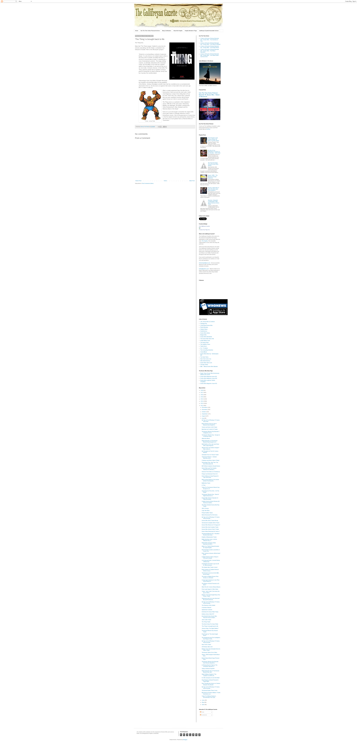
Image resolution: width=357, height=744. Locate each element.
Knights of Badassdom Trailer (209, 537)
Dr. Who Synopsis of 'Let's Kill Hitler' (211, 677)
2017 (202, 392)
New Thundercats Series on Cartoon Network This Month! (211, 684)
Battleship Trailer (206, 483)
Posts (202, 712)
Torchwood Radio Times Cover (209, 690)
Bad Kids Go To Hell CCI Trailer (210, 429)
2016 (202, 394)
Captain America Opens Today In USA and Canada (210, 557)
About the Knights (177, 30)
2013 (202, 401)
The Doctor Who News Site (207, 338)
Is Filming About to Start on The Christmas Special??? (209, 665)
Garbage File (203, 323)
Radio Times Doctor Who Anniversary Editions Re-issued (209, 374)
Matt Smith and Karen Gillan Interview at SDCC (209, 543)
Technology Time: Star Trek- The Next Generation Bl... (210, 463)
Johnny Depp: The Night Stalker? (210, 628)
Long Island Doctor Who (206, 325)
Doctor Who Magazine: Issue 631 (208, 383)
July (203, 418)
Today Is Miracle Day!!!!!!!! (208, 668)
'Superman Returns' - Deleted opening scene (209, 457)
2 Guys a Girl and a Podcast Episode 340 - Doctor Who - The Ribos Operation (209, 51)
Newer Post (138, 180)
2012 (202, 403)
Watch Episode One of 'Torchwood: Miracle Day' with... (210, 671)
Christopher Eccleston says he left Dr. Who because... (210, 564)
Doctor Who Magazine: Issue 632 (208, 378)
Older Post (192, 180)
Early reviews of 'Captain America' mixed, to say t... (210, 570)
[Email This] (159, 127)
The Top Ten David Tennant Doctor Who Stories (213, 164)
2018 (202, 390)
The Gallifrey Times (205, 344)
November (205, 409)
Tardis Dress (203, 346)
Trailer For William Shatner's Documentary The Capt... (209, 696)
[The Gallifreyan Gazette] (199, 228)
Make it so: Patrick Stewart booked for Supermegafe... (210, 547)
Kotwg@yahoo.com (204, 268)
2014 (202, 399)
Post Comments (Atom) (147, 183)
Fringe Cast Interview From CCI (210, 474)
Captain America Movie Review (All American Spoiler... (210, 502)
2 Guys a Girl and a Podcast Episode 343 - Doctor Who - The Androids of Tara (209, 40)
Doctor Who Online (205, 333)
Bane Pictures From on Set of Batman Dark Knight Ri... (209, 424)
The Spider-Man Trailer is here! (209, 567)
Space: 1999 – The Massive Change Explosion (213, 177)
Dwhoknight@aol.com (204, 263)
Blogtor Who (203, 335)
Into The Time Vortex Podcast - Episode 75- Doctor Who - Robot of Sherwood (209, 94)
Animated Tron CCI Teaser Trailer (210, 454)
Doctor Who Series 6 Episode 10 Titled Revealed (210, 498)
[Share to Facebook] (164, 127)
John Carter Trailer (206, 619)
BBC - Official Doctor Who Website (209, 366)
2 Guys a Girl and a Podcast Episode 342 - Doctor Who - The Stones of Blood (210, 43)
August (204, 416)
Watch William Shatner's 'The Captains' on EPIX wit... (209, 675)
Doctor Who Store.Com (206, 362)
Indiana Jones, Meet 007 (208, 614)
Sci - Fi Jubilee (204, 348)
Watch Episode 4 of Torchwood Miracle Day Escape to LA (209, 441)
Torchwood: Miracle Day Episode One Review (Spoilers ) (210, 662)
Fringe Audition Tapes (207, 512)
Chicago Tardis (204, 364)
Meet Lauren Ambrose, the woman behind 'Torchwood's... (210, 480)
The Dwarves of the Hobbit (208, 605)
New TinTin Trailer (206, 644)
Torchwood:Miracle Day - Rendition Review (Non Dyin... (210, 534)
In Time (203, 485)
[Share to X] (162, 127)
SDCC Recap (205, 508)
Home (136, 30)
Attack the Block (206, 438)
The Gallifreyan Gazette (204, 226)
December (205, 407)
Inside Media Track (205, 340)
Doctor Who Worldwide (206, 336)
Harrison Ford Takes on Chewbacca (211, 471)
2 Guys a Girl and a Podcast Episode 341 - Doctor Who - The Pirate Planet (209, 47)
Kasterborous (203, 331)
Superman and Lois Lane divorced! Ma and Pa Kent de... (210, 599)
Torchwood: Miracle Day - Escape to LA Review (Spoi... (211, 435)
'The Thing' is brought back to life (210, 626)
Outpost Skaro (204, 329)
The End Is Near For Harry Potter (210, 624)
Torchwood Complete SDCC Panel (210, 522)
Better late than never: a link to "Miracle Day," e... (209, 540)
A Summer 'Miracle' (206, 607)
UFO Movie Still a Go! (207, 646)
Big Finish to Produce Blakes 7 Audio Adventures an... (211, 693)
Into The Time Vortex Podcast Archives (150, 30)
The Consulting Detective (206, 350)
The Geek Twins (204, 357)
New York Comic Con (205, 359)
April (203, 704)
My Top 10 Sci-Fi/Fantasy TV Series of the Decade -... (211, 517)
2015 (202, 397)
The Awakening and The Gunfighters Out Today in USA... (211, 638)
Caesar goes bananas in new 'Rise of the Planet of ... (210, 580)
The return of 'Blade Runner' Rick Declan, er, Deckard (210, 577)
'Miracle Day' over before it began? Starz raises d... (210, 448)
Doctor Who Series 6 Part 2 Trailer (210, 529)
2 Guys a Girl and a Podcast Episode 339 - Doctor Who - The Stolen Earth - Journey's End (209, 55)
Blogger (185, 739)
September (205, 414)
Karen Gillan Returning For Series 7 (211, 531)
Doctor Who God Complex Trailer (210, 527)
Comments (204, 715)
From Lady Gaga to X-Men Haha (210, 589)
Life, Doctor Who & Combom (207, 321)
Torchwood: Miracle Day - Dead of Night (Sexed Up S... (210, 495)
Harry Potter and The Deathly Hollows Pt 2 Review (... (209, 469)
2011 (202, 405)
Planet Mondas (204, 327)
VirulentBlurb (203, 352)
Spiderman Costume (207, 609)
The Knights (205, 241)
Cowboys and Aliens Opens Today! (210, 460)
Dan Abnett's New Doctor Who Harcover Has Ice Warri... (209, 617)
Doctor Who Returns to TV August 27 (211, 525)
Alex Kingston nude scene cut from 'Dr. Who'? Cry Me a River (213, 139)
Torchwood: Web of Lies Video (209, 652)
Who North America (205, 360)
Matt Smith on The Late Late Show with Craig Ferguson (210, 445)
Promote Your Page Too (204, 229)
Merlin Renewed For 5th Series (209, 515)
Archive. (208, 129)
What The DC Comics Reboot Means (211, 587)
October (204, 411)
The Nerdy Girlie (204, 342)
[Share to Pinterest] (166, 127)
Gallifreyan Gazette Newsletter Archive (209, 30)
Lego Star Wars (206, 510)
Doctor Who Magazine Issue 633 (208, 376)
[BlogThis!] (160, 127)
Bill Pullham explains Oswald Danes (211, 466)
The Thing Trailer (206, 622)
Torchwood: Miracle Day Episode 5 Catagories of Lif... (210, 432)
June (203, 700)
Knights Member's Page (191, 30)
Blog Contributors (166, 30)
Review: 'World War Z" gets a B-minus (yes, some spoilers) (213, 189)
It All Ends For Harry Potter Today (210, 611)
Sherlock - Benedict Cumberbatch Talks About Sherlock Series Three (213, 202)
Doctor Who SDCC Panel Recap (210, 520)
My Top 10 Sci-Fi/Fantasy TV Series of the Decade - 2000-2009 (214, 152)
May (203, 702)
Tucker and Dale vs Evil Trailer (209, 427)
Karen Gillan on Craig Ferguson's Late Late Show (210, 476)
